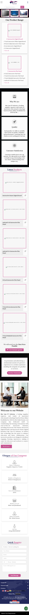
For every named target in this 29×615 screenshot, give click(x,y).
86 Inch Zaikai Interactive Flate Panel (14, 43)
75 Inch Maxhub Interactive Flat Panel (14, 78)
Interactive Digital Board (15, 39)
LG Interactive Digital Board (12, 48)
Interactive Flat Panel (15, 71)
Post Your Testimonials (14, 372)
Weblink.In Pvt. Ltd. (21, 598)
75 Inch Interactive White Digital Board (15, 41)
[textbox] (13, 7)
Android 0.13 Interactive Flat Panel (13, 80)
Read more (6, 446)
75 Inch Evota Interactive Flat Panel (14, 76)
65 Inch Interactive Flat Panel (12, 73)
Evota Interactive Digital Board (12, 46)
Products (3, 588)
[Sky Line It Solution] (13, 2)
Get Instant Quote (15, 350)
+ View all (6, 50)
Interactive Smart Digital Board (12, 195)
